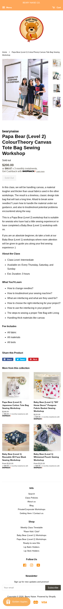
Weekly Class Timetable (32, 527)
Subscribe (53, 587)
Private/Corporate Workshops (31, 509)
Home (4, 52)
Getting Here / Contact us (31, 513)
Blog (31, 505)
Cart (58, 7)
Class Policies (31, 498)
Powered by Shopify (46, 597)
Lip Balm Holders (31, 547)
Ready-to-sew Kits (31, 543)
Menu (9, 7)
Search (31, 494)
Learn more (40, 171)
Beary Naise (30, 597)
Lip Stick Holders (31, 551)
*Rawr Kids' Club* (31, 531)
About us (31, 502)
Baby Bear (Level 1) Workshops (31, 535)
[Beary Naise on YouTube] (38, 566)
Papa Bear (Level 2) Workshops (31, 539)
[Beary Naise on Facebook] (24, 566)
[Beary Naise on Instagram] (31, 566)
